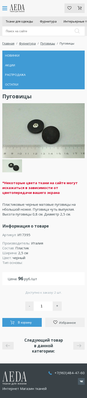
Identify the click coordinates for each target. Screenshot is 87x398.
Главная (8, 43)
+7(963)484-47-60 (70, 372)
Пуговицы (47, 43)
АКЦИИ (10, 65)
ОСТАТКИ (11, 84)
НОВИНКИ (12, 55)
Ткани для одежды (19, 21)
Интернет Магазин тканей (24, 388)
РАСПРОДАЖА (15, 75)
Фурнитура (48, 21)
